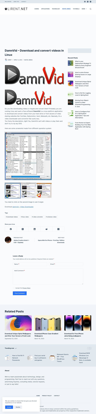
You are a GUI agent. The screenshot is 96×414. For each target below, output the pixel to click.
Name (16, 264)
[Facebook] (85, 1)
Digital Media (66, 9)
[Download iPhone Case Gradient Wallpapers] (47, 323)
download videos (12, 217)
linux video (25, 217)
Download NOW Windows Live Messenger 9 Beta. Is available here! (85, 357)
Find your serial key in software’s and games (40, 358)
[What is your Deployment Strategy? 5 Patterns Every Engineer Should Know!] (70, 63)
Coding (36, 9)
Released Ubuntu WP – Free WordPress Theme (63, 357)
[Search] (90, 9)
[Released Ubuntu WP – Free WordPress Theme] (52, 358)
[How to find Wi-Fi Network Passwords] (7, 358)
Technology (56, 9)
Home (38, 395)
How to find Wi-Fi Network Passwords (18, 358)
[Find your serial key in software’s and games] (30, 358)
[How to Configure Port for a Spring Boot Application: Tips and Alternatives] (70, 113)
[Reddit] (46, 229)
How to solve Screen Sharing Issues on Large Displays (83, 74)
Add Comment (19, 271)
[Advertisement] (48, 28)
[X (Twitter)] (87, 1)
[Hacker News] (58, 229)
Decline (18, 407)
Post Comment (20, 293)
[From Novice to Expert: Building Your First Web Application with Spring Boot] (70, 124)
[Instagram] (90, 1)
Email (52, 264)
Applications (45, 9)
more (83, 9)
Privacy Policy (26, 288)
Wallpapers (8, 1)
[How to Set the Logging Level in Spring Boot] (70, 94)
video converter (37, 217)
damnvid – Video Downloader (22, 207)
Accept (9, 407)
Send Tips (16, 1)
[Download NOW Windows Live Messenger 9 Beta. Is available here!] (74, 358)
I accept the (22, 288)
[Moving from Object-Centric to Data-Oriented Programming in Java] (70, 102)
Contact (23, 1)
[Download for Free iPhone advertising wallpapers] (77, 323)
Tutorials (76, 9)
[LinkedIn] (35, 229)
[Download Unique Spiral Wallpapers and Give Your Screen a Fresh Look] (70, 83)
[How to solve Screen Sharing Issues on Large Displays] (70, 74)
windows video (51, 217)
